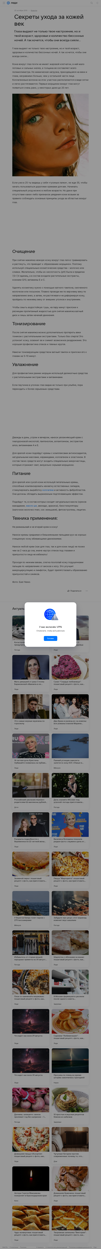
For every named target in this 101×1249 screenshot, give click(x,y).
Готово (50, 638)
